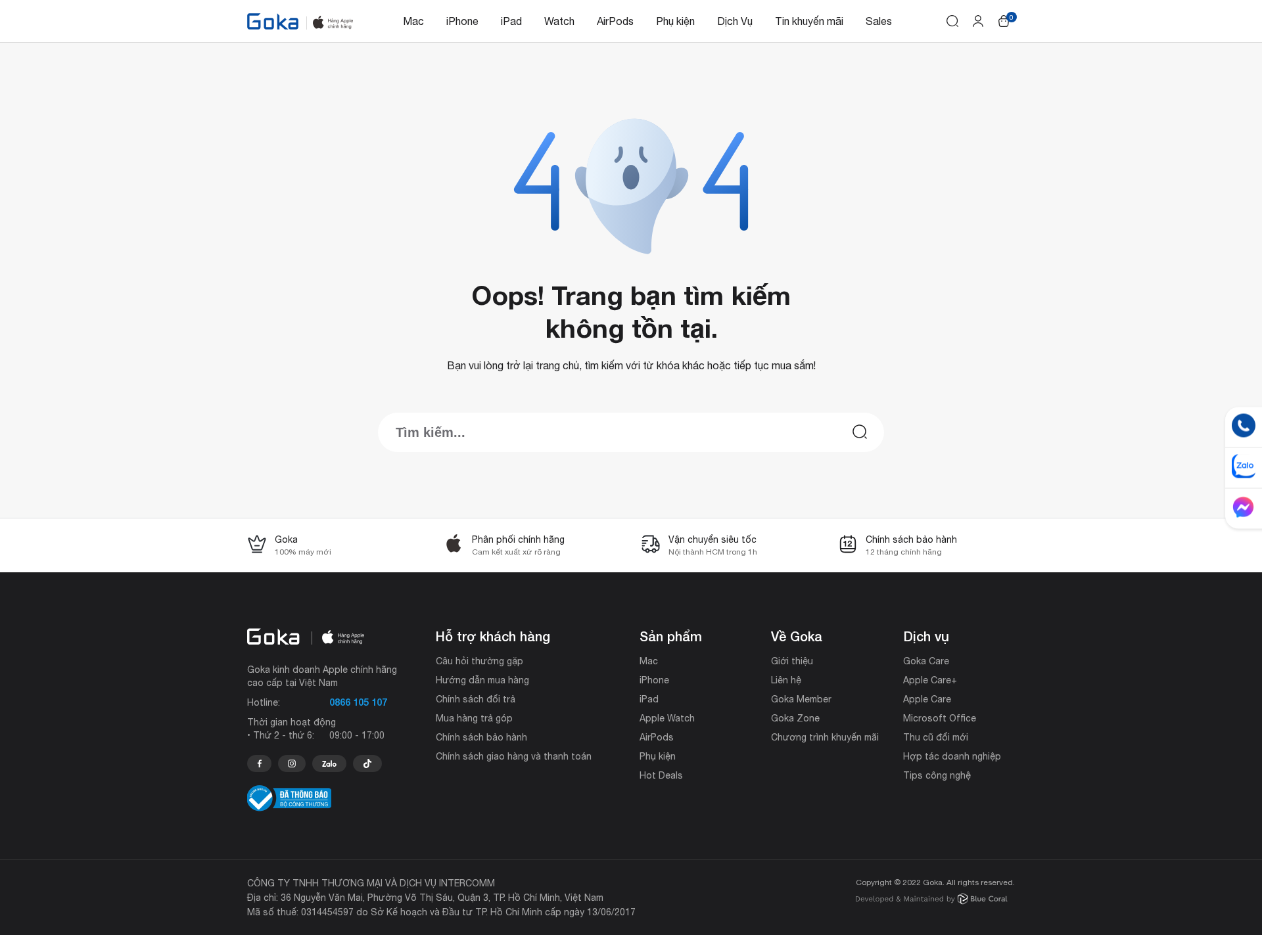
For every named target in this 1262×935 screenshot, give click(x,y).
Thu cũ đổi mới (935, 737)
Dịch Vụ (735, 21)
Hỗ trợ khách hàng (493, 636)
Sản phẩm (671, 636)
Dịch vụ (926, 636)
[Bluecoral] (932, 900)
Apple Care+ (930, 680)
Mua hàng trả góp (474, 718)
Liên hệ (786, 680)
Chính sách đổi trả (475, 699)
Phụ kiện (675, 21)
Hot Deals (661, 775)
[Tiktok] (367, 763)
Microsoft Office (939, 718)
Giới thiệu (792, 661)
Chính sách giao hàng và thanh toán (514, 756)
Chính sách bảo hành (481, 737)
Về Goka (796, 636)
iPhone (462, 21)
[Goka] (272, 21)
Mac (413, 21)
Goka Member (801, 699)
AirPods (615, 21)
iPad (511, 21)
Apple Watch (667, 718)
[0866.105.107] (259, 763)
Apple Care (927, 699)
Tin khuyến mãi (809, 21)
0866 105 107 (358, 702)
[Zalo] (329, 763)
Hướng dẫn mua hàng (482, 680)
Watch (559, 21)
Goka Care (926, 661)
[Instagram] (292, 763)
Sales (879, 21)
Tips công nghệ (937, 775)
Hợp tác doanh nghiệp (952, 756)
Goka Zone (795, 718)
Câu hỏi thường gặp (479, 661)
